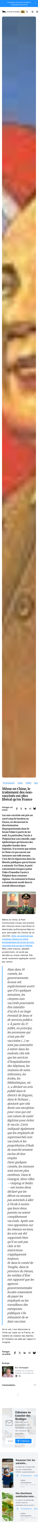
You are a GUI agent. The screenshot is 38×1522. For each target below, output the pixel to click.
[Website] (16, 1376)
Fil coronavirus (8, 783)
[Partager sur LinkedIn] (25, 808)
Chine (20, 783)
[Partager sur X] (21, 808)
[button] (27, 12)
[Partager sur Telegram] (30, 808)
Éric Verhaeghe (21, 1368)
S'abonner (25, 1441)
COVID (28, 783)
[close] (35, 3)
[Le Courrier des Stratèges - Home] (13, 12)
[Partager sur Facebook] (16, 808)
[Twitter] (19, 1376)
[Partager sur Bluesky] (34, 809)
